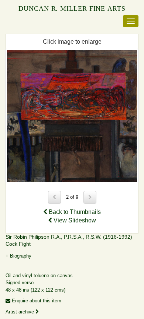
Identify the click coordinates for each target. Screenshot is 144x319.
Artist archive (20, 312)
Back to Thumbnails (74, 212)
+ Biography (18, 256)
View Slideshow (74, 220)
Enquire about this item (35, 300)
